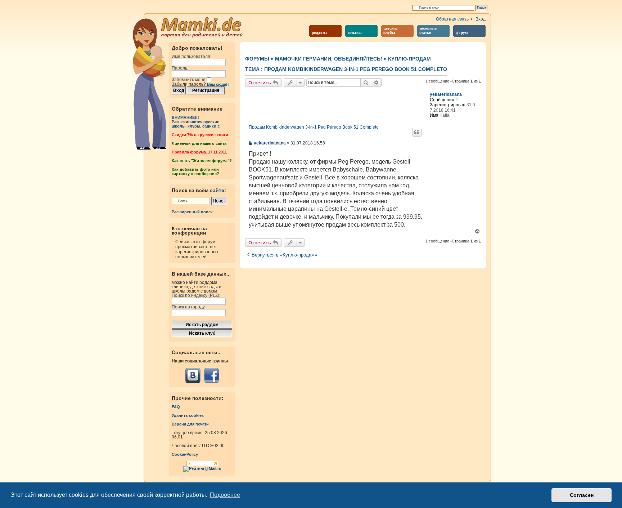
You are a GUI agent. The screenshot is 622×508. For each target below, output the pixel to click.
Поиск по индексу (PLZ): (196, 295)
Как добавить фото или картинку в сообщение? (195, 171)
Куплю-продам (409, 59)
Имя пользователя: (191, 56)
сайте (217, 190)
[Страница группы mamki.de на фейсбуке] (211, 375)
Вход (480, 19)
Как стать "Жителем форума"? (202, 161)
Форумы (257, 59)
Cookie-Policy (185, 454)
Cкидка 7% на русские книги (200, 135)
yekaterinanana (446, 94)
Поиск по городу (188, 306)
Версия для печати (190, 424)
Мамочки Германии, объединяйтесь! (328, 59)
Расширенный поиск (192, 212)
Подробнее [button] (225, 495)
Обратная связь (452, 19)
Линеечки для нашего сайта (199, 143)
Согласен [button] (582, 495)
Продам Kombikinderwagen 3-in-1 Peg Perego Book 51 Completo (355, 69)
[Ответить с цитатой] (417, 132)
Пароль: (180, 68)
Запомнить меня (189, 79)
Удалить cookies (188, 415)
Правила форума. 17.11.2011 (199, 152)
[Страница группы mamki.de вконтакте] (193, 375)
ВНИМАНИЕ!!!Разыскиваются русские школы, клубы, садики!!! (196, 121)
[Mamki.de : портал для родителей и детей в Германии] (202, 26)
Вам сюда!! (218, 84)
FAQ (176, 407)
